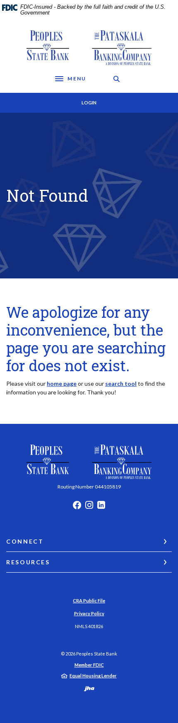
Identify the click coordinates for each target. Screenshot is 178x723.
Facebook (77, 507)
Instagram (89, 507)
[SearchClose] (117, 78)
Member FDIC (89, 664)
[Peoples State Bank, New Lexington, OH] (89, 47)
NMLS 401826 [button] (89, 626)
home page (62, 383)
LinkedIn (101, 507)
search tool (121, 383)
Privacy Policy (89, 613)
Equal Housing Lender (93, 675)
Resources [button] (28, 562)
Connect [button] (24, 541)
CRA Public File (89, 600)
